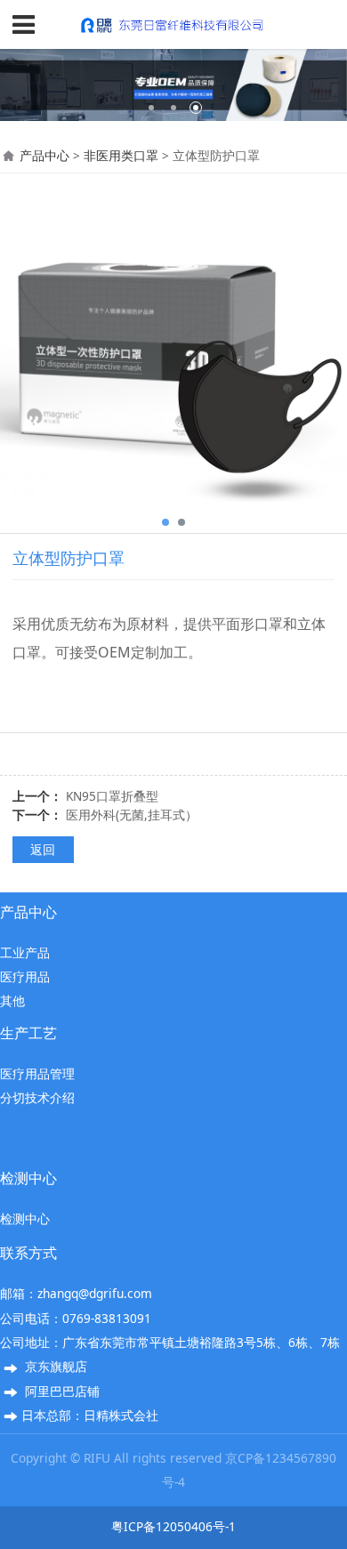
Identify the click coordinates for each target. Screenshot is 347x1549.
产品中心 (44, 155)
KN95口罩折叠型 (112, 795)
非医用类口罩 (121, 155)
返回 (42, 849)
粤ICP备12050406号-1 (173, 1526)
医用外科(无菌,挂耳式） (132, 814)
